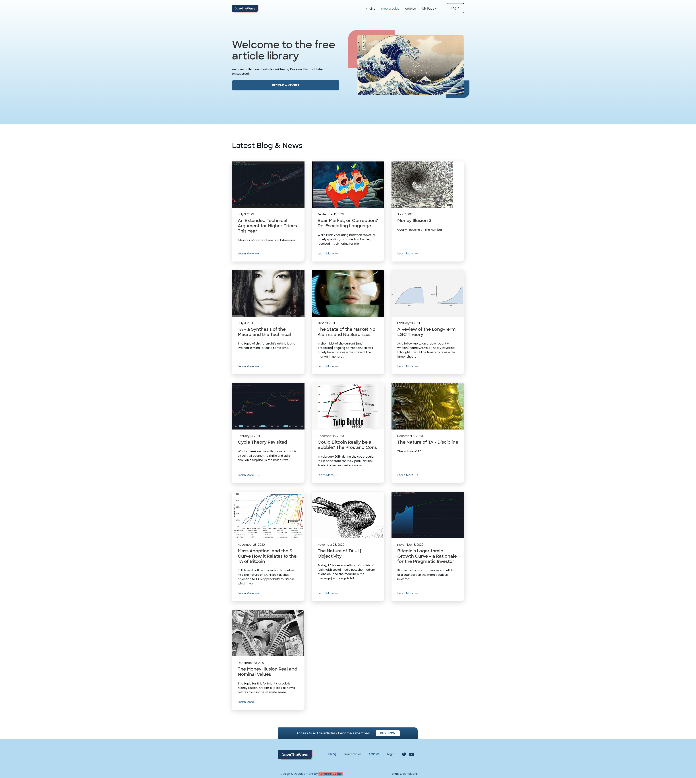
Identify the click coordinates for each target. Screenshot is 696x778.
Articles (410, 9)
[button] (431, 8)
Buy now (387, 733)
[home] (245, 8)
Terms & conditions (404, 774)
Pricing (370, 9)
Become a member (285, 85)
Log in (455, 8)
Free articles (390, 9)
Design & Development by (311, 774)
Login (390, 754)
